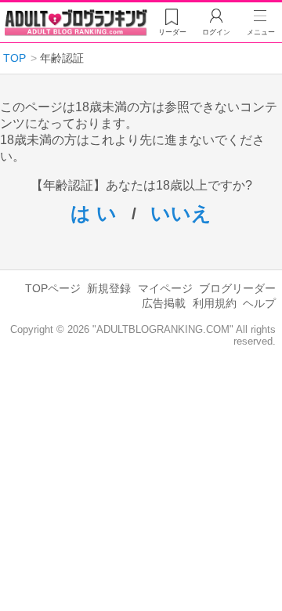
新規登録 (109, 288)
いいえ (181, 213)
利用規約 (215, 303)
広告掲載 (164, 303)
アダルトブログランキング (76, 23)
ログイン (216, 32)
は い (93, 213)
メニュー (261, 32)
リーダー (172, 32)
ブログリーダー (237, 288)
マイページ (165, 288)
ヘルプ (259, 303)
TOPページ (53, 288)
